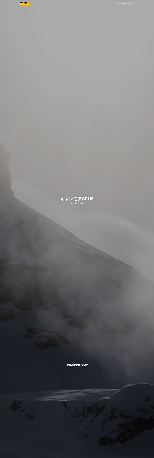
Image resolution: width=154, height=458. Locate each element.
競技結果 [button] (130, 4)
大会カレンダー (121, 4)
